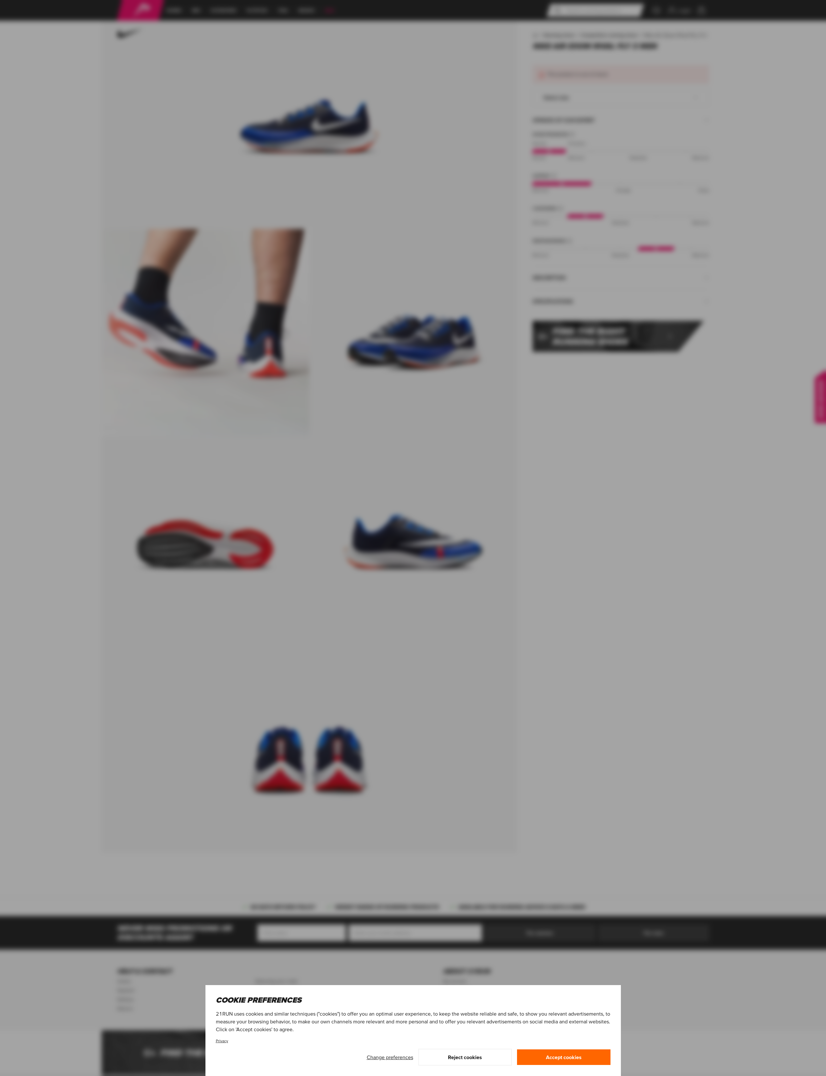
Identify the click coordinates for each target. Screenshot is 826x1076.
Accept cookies (564, 1057)
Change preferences (390, 1057)
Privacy (222, 1041)
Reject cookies (465, 1057)
